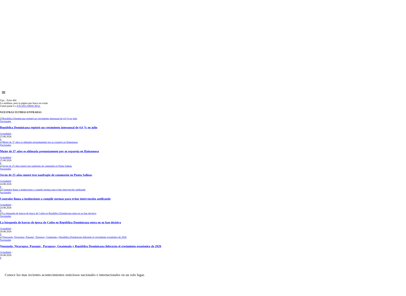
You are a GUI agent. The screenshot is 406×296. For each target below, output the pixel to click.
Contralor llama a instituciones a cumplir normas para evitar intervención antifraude (55, 198)
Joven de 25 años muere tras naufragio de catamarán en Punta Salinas (46, 175)
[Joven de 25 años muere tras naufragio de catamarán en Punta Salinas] (36, 166)
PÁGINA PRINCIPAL (28, 106)
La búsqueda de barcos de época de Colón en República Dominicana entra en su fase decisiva (60, 222)
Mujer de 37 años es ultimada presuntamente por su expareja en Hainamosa (49, 151)
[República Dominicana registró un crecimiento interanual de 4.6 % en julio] (38, 118)
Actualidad (5, 133)
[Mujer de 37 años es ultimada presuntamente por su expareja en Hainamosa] (39, 142)
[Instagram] (160, 282)
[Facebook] (153, 282)
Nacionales (5, 121)
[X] (168, 282)
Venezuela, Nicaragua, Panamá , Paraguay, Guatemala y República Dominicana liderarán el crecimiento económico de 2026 (80, 246)
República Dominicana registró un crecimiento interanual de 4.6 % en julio (48, 127)
